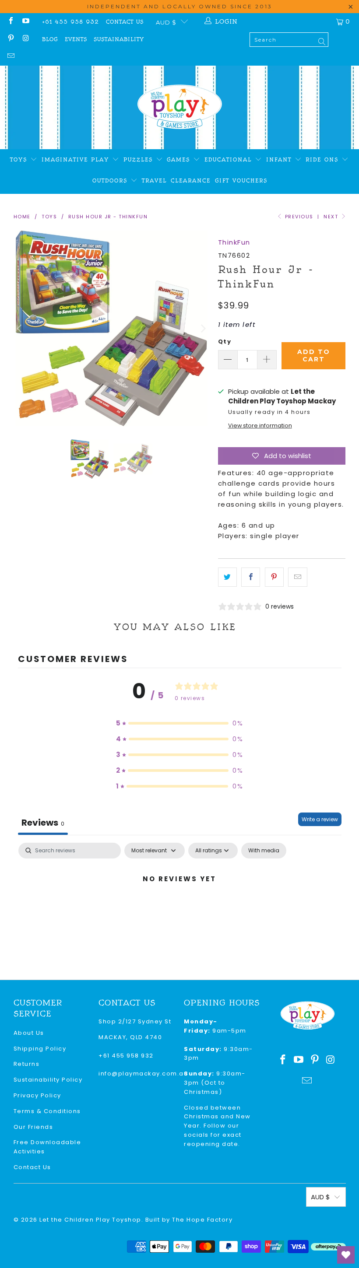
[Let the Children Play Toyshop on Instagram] (25, 39)
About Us (29, 1033)
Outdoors (111, 181)
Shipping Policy (40, 1048)
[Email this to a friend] (297, 577)
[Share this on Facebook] (250, 577)
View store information (260, 425)
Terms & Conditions (47, 1111)
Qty (225, 341)
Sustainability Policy (48, 1079)
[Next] (203, 328)
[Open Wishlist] (346, 1255)
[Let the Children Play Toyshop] (180, 107)
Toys (20, 160)
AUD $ (166, 22)
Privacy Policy (37, 1095)
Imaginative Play (77, 160)
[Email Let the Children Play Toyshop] (10, 57)
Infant (280, 160)
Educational (229, 160)
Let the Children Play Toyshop (90, 1219)
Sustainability (119, 39)
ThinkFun (234, 242)
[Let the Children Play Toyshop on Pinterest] (10, 39)
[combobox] (289, 39)
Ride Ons (323, 160)
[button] (179, 723)
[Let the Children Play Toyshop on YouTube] (25, 22)
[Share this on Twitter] (227, 577)
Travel (154, 181)
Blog (50, 39)
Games (180, 160)
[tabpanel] (179, 908)
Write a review (320, 819)
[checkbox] (263, 850)
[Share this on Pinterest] (274, 577)
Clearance (191, 181)
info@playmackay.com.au (143, 1073)
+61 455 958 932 (70, 22)
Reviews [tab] (42, 822)
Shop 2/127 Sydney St (135, 1021)
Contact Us (125, 22)
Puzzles (139, 160)
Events (76, 39)
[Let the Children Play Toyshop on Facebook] (10, 22)
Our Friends (33, 1127)
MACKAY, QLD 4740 (130, 1037)
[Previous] (20, 328)
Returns (27, 1064)
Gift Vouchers (241, 181)
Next (332, 216)
